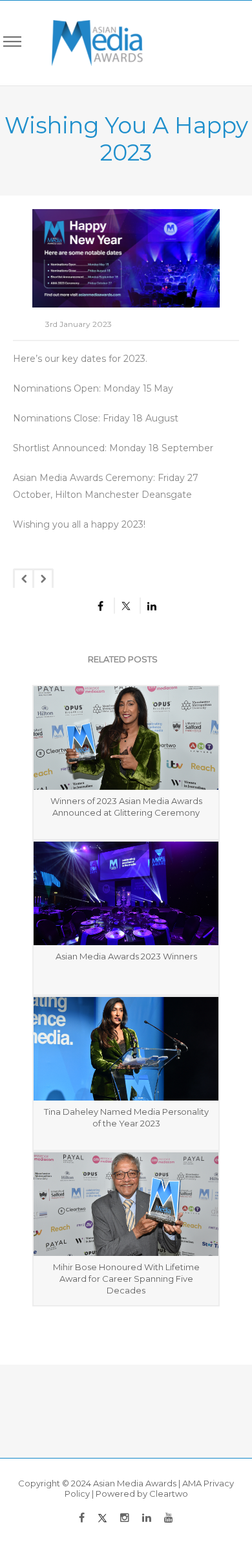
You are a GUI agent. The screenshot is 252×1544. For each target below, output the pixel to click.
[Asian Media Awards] (88, 43)
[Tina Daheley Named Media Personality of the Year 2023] (126, 1049)
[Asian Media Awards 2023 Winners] (126, 893)
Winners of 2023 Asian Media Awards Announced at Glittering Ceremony (126, 807)
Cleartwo (168, 1493)
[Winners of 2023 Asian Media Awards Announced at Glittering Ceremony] (126, 738)
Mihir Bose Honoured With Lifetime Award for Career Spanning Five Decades (126, 1278)
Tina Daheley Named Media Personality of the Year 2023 (126, 1117)
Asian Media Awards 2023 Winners (126, 956)
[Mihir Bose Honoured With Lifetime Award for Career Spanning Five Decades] (126, 1204)
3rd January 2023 (78, 324)
